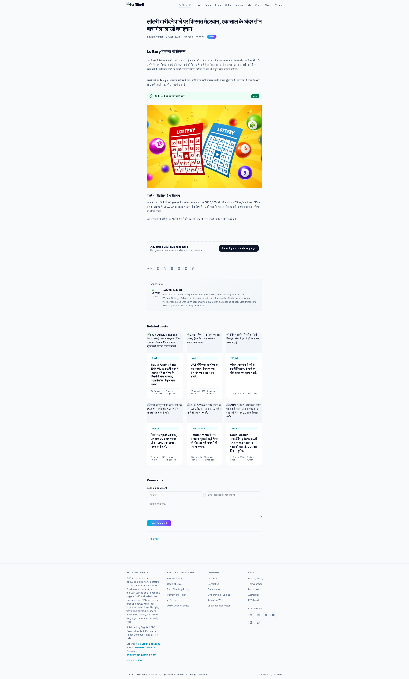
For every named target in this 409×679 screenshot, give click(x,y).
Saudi (208, 5)
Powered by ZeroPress (271, 674)
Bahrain (239, 5)
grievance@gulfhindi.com (141, 654)
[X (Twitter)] (251, 615)
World (268, 5)
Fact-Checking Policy (178, 589)
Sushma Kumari (211, 392)
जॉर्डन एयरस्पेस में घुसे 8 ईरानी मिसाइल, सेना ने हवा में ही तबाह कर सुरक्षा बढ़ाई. (243, 368)
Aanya (255, 393)
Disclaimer (253, 589)
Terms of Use (255, 584)
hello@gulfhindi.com (148, 643)
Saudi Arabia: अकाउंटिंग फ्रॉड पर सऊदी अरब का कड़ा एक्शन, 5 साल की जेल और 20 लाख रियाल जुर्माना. (243, 442)
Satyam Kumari (155, 36)
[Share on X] (165, 268)
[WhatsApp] (258, 622)
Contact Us (213, 584)
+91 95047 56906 (145, 647)
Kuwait (218, 5)
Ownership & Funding (219, 594)
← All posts (153, 538)
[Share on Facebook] (172, 268)
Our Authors (214, 589)
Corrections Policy (176, 594)
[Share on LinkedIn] (179, 268)
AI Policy (171, 600)
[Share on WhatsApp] (158, 268)
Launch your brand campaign (238, 248)
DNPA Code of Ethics (178, 605)
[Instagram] (258, 615)
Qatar (228, 5)
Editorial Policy (174, 578)
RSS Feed (253, 600)
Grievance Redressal (219, 605)
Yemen (278, 5)
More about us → (136, 660)
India (249, 5)
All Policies (253, 594)
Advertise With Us (217, 600)
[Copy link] (193, 268)
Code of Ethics (175, 584)
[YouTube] (273, 615)
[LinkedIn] (251, 622)
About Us (212, 578)
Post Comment (159, 523)
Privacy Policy (255, 578)
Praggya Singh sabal (171, 392)
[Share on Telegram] (186, 268)
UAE (199, 5)
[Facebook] (266, 615)
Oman (258, 5)
